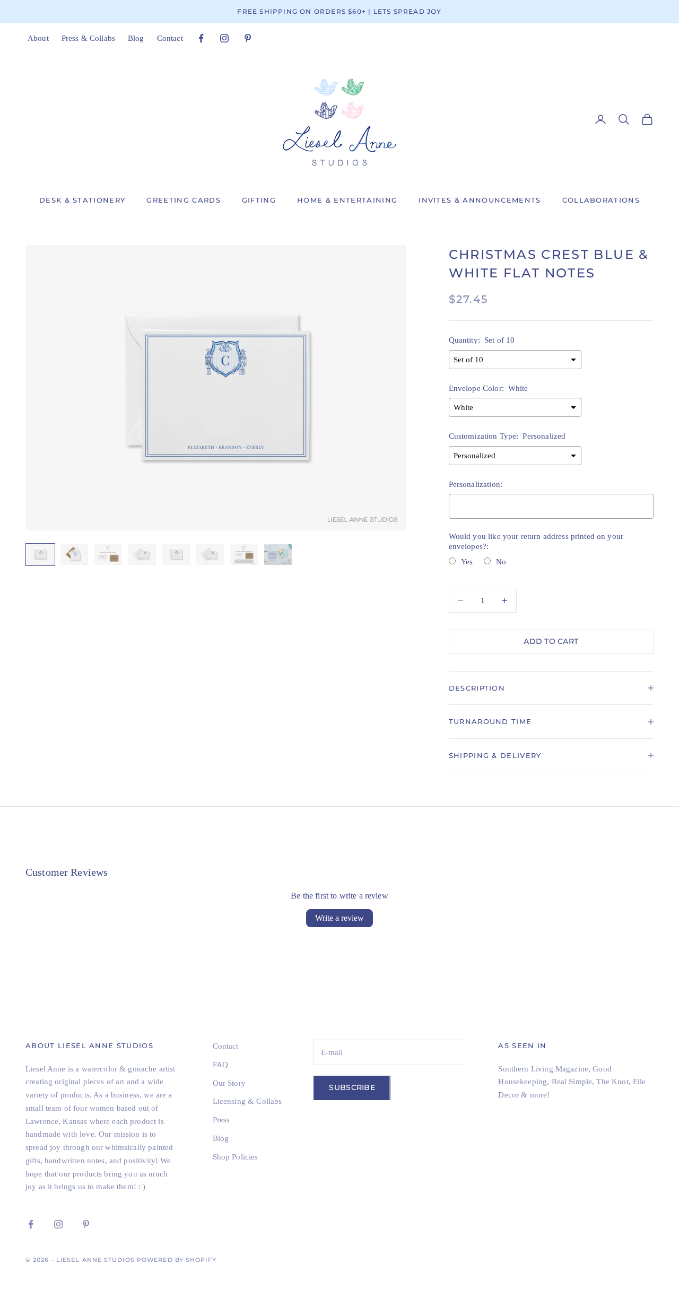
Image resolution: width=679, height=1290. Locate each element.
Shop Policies (235, 1157)
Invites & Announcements (480, 200)
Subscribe (352, 1087)
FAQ (220, 1064)
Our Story (229, 1083)
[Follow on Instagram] (224, 38)
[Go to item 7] (244, 554)
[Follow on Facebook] (201, 38)
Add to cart (551, 641)
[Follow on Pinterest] (247, 38)
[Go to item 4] (142, 554)
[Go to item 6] (210, 554)
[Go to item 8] (278, 554)
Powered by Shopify (176, 1259)
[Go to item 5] (176, 554)
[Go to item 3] (108, 554)
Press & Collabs (88, 38)
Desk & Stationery (82, 200)
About (38, 38)
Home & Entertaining (347, 200)
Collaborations (601, 200)
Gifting (259, 200)
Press (221, 1119)
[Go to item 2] (74, 554)
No (501, 561)
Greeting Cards (183, 200)
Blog (136, 38)
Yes (467, 561)
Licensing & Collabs (247, 1101)
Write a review (339, 917)
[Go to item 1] (40, 554)
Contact (170, 38)
